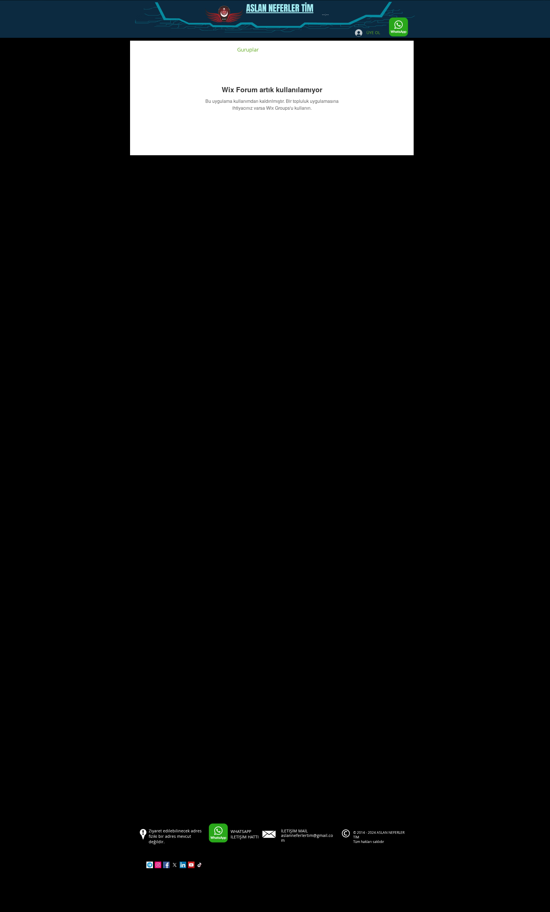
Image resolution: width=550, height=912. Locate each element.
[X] (174, 865)
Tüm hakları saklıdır (369, 841)
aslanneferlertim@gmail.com (307, 838)
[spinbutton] (325, 14)
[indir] (149, 865)
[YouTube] (191, 865)
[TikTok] (199, 865)
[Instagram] (158, 865)
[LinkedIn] (183, 865)
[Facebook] (166, 865)
